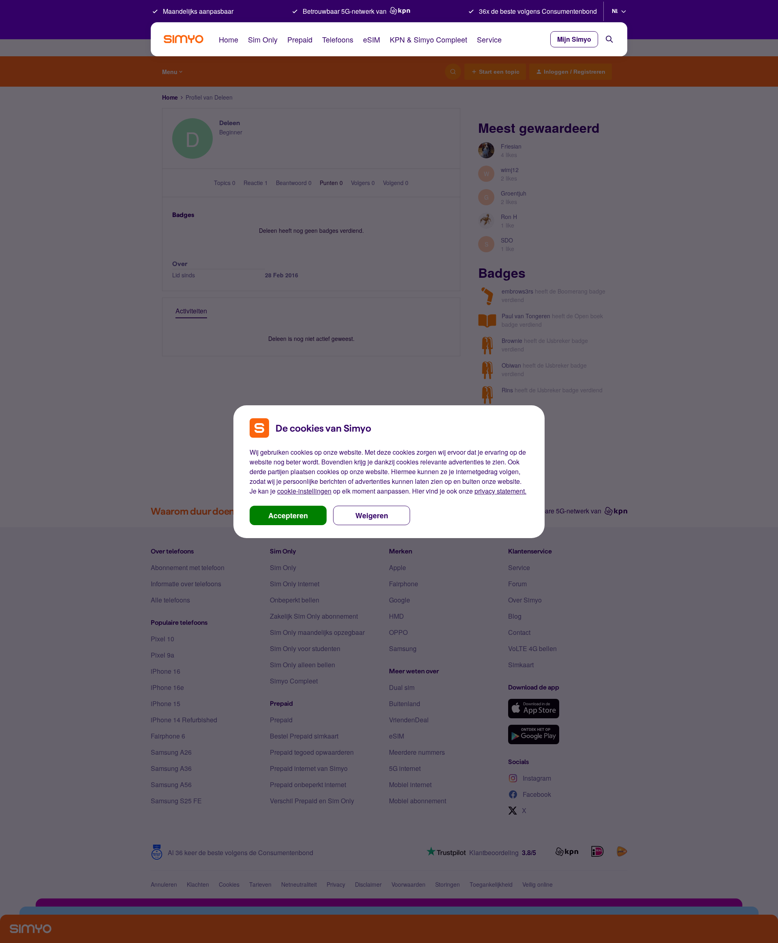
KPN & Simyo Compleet (428, 39)
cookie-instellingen (304, 491)
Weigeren (371, 515)
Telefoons (337, 39)
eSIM (371, 39)
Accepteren (288, 515)
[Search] (609, 39)
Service (489, 39)
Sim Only (263, 39)
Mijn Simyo (574, 39)
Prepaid (299, 39)
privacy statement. (500, 491)
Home (228, 39)
